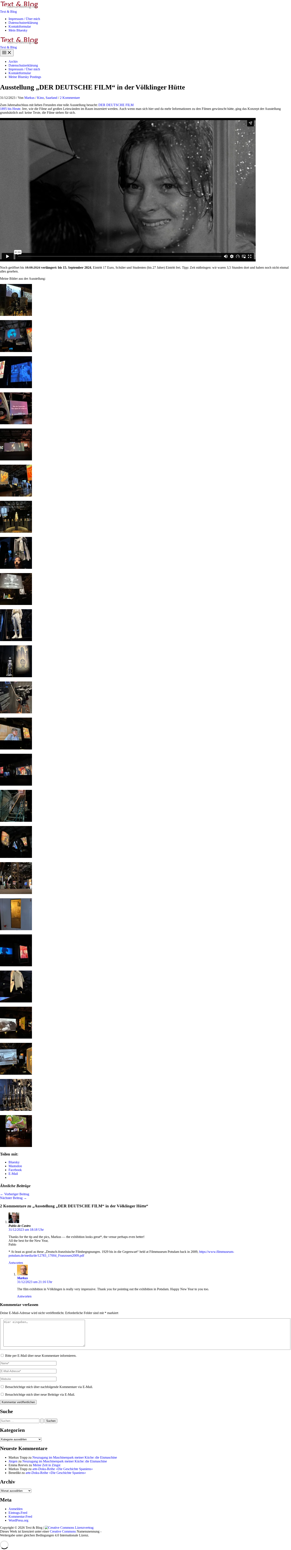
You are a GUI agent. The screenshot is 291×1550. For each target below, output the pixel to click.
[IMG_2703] (16, 423)
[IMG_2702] (16, 351)
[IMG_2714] (16, 640)
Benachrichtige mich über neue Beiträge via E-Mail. (40, 1394)
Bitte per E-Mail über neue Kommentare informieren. (40, 1355)
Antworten (16, 1263)
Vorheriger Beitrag (14, 1194)
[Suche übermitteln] (42, 1421)
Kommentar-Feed (20, 1516)
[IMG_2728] (16, 857)
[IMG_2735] (16, 1037)
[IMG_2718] (16, 712)
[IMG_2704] (16, 495)
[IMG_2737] (16, 1109)
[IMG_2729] (16, 893)
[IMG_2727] (16, 820)
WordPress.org (18, 1520)
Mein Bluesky (18, 30)
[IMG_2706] (16, 531)
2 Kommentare (70, 97)
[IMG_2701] (16, 387)
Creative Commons (63, 1531)
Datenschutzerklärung (23, 22)
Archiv (13, 61)
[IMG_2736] (16, 1073)
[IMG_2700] (16, 315)
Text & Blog (8, 11)
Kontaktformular (20, 26)
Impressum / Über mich (24, 19)
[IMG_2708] (16, 567)
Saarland (51, 97)
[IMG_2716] (16, 676)
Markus (22, 1278)
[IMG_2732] (16, 965)
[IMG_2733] (16, 459)
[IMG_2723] (16, 784)
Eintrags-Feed (18, 1513)
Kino (40, 97)
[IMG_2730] (16, 929)
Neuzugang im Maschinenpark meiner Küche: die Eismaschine (74, 1457)
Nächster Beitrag (13, 1198)
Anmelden (16, 1509)
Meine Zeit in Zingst (46, 1465)
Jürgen (13, 1461)
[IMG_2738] (16, 1146)
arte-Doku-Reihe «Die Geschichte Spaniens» (62, 1469)
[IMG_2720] (16, 748)
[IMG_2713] (16, 604)
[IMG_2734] (16, 1001)
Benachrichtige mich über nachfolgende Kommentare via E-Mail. (49, 1387)
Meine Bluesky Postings (25, 77)
